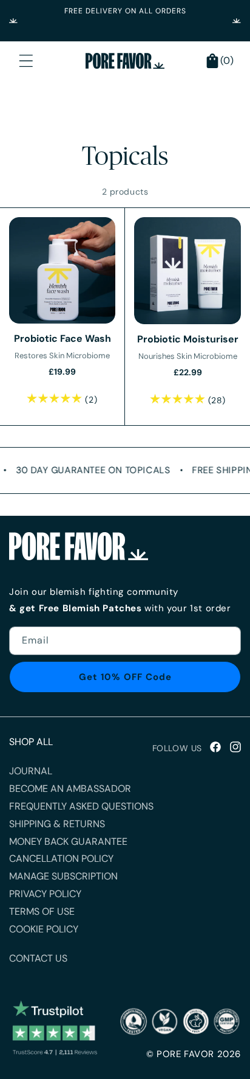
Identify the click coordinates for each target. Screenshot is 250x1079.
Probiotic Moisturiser (187, 339)
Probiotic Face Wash (62, 338)
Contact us (38, 958)
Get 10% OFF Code (125, 677)
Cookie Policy (43, 929)
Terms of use (42, 911)
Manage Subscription (63, 876)
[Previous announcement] (13, 20)
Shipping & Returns (57, 823)
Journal (30, 771)
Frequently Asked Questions (81, 806)
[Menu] (26, 60)
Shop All (31, 741)
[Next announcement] (236, 20)
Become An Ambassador (70, 788)
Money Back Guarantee (68, 841)
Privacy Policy (45, 893)
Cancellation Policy (61, 858)
